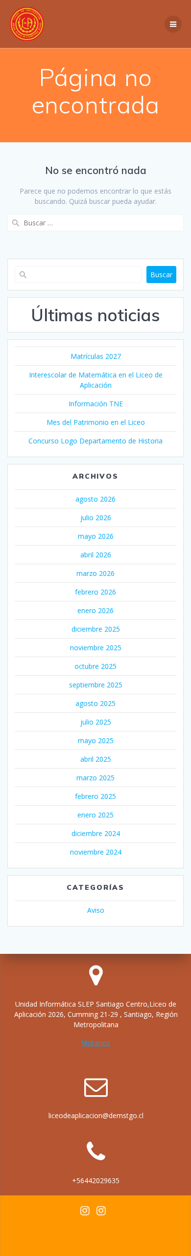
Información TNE (96, 403)
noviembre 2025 (95, 647)
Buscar (161, 274)
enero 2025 (95, 814)
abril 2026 (95, 554)
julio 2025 (95, 722)
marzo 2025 (95, 777)
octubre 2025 (95, 666)
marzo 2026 (95, 573)
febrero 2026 (95, 591)
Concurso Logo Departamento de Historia (95, 440)
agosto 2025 (95, 703)
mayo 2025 (96, 740)
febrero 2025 (95, 796)
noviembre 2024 (95, 852)
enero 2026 (95, 610)
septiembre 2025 (95, 684)
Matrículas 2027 (96, 356)
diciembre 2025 (96, 629)
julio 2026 (95, 517)
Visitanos (96, 1042)
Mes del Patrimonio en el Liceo (96, 422)
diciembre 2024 (96, 833)
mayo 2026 (96, 536)
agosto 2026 (95, 499)
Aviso (95, 910)
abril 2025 (95, 759)
